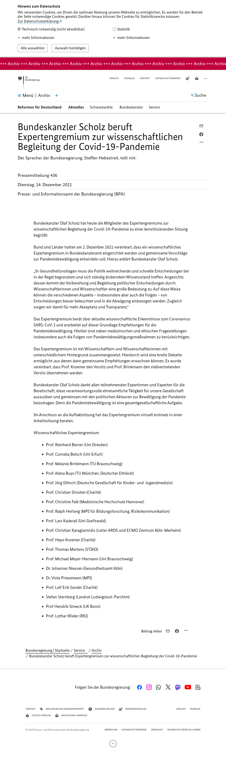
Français (129, 78)
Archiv (97, 650)
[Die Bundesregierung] (29, 82)
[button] (206, 78)
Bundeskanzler (131, 107)
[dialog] (113, 28)
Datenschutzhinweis (167, 78)
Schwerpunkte (102, 107)
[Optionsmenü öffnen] (202, 143)
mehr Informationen (38, 38)
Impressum (111, 729)
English (114, 78)
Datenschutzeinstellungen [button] (183, 729)
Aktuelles (76, 107)
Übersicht (157, 729)
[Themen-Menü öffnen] (57, 95)
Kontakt (145, 78)
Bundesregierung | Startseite (48, 650)
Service (156, 107)
